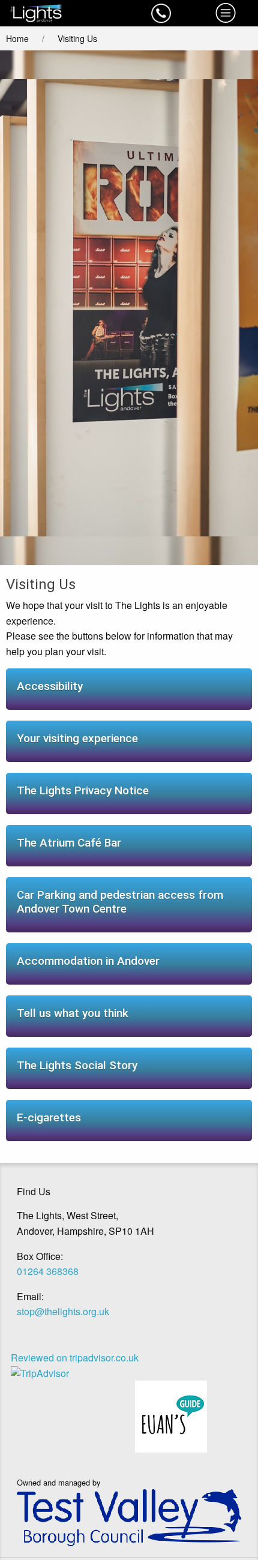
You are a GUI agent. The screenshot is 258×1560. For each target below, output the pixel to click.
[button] (161, 13)
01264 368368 (48, 1271)
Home (17, 38)
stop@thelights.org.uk (63, 1311)
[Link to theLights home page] (64, 13)
